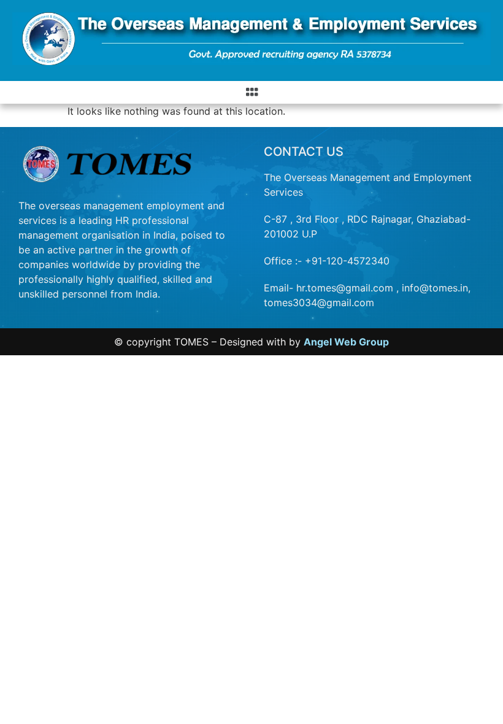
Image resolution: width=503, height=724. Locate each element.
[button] (251, 92)
